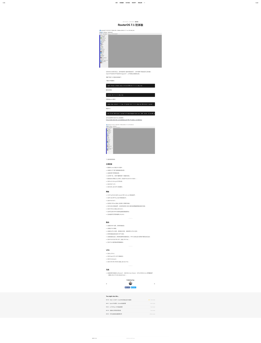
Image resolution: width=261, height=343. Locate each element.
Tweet (134, 287)
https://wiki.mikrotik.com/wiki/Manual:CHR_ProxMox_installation (124, 120)
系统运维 (140, 2)
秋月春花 (128, 2)
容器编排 (122, 2)
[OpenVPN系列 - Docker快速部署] (130, 303)
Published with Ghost (130, 338)
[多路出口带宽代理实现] (130, 310)
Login (256, 2)
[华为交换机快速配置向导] (130, 314)
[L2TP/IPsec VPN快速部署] (130, 307)
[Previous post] (107, 284)
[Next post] (154, 284)
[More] (144, 3)
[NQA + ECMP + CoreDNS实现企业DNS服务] (130, 300)
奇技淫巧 (134, 2)
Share (128, 287)
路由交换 (136, 21)
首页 (117, 2)
